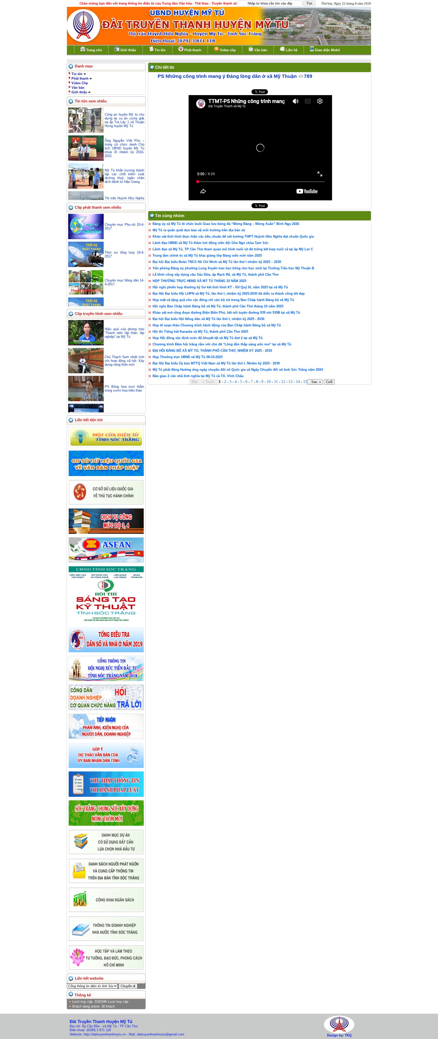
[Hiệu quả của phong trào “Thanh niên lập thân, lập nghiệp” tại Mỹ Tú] (86, 344)
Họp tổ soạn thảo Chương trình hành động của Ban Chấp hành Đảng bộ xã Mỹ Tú (217, 325)
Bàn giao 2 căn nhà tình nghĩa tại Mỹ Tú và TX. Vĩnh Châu (198, 376)
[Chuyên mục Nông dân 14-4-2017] (86, 294)
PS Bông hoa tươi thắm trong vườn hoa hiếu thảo (124, 388)
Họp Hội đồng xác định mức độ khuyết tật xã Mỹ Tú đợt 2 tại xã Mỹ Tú (208, 338)
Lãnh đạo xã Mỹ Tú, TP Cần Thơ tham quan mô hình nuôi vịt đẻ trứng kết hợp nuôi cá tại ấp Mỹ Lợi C (233, 249)
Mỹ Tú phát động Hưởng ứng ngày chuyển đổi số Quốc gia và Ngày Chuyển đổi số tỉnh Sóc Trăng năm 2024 (238, 370)
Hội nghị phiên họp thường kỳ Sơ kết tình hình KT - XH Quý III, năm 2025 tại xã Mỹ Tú (220, 287)
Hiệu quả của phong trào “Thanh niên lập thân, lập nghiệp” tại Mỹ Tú (124, 333)
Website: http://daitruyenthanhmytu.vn (98, 1034)
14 (298, 381)
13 (290, 381)
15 (305, 381)
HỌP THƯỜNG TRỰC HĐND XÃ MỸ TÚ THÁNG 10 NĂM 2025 (199, 281)
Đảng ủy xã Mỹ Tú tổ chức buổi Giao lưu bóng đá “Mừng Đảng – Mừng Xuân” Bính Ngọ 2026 (226, 224)
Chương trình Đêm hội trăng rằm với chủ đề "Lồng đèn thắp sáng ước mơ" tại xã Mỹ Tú (222, 344)
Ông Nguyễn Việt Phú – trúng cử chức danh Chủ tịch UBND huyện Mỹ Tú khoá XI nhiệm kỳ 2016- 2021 (124, 148)
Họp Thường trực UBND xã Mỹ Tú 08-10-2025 (188, 357)
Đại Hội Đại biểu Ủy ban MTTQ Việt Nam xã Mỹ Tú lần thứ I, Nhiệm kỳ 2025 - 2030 (216, 363)
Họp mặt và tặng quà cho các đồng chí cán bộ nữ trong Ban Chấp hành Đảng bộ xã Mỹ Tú (223, 300)
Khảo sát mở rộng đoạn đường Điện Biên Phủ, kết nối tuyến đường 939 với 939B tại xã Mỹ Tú (226, 312)
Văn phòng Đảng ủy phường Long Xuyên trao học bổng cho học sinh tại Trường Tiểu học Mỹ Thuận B (233, 268)
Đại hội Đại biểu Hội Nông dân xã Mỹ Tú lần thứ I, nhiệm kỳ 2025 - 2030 (208, 319)
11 (276, 381)
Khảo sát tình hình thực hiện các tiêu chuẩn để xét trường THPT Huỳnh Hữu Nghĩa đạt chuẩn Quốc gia (233, 236)
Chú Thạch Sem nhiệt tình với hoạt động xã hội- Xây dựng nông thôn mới (124, 360)
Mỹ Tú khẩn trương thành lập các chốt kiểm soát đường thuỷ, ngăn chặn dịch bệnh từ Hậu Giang (124, 176)
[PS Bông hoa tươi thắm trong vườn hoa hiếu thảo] (86, 400)
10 (269, 381)
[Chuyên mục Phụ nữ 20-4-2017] (86, 238)
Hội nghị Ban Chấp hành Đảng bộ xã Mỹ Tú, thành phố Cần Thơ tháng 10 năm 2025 (218, 306)
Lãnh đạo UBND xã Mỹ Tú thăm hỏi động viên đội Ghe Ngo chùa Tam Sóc (210, 243)
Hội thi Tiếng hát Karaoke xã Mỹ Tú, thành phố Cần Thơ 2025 (200, 331)
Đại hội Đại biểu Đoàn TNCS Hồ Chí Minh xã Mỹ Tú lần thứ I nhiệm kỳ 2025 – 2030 (217, 262)
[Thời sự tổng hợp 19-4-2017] (86, 266)
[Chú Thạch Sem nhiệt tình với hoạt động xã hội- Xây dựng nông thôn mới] (86, 372)
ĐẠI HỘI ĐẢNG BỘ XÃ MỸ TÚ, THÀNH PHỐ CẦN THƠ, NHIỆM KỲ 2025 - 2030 (212, 351)
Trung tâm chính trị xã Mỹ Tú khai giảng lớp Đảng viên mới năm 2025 (207, 255)
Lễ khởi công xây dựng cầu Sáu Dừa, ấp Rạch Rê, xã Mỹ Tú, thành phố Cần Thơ (216, 274)
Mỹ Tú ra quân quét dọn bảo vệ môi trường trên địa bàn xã (199, 230)
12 (283, 381)
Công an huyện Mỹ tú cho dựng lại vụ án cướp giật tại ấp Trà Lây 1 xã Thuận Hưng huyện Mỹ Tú (124, 120)
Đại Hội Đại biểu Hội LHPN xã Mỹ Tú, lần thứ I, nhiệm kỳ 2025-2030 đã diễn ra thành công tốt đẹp (229, 293)
